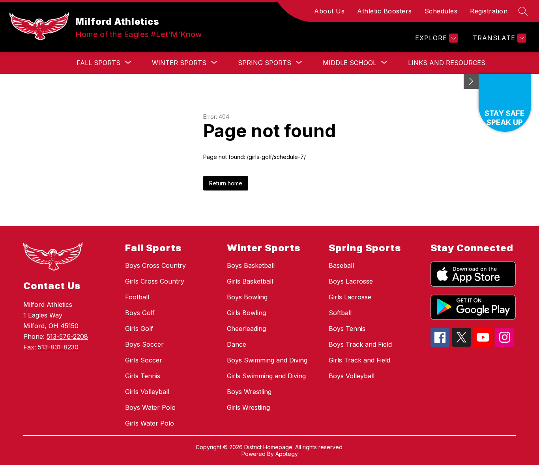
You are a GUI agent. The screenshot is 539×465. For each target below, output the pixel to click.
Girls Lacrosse (350, 297)
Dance (236, 344)
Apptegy (286, 453)
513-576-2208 (67, 336)
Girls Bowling (246, 313)
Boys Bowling (247, 297)
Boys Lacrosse (351, 281)
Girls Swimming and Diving (266, 376)
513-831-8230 (58, 347)
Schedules (441, 11)
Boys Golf (140, 313)
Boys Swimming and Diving (267, 360)
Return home (225, 183)
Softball (340, 313)
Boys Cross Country (155, 265)
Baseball (341, 265)
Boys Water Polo (150, 407)
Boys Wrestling (249, 392)
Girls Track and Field (359, 360)
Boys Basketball (251, 265)
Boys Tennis (347, 328)
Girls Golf (139, 328)
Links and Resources (446, 63)
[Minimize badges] (471, 81)
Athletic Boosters (384, 11)
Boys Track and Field (360, 344)
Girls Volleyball (147, 392)
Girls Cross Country (154, 281)
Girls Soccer (143, 360)
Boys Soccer (144, 344)
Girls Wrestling (248, 407)
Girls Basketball (250, 281)
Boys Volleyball (351, 376)
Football (137, 297)
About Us (329, 11)
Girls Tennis (142, 376)
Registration (488, 11)
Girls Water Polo (149, 423)
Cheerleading (246, 328)
